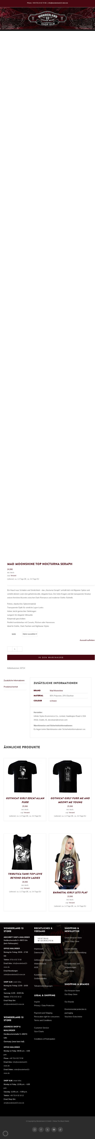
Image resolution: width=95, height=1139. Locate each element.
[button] (5, 1133)
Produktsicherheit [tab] (11, 687)
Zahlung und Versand (42, 960)
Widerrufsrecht (40, 964)
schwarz (53, 701)
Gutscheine (69, 971)
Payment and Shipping (43, 1013)
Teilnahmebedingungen (43, 986)
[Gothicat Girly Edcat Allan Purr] (22, 760)
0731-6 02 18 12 (15, 997)
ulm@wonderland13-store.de (14, 1004)
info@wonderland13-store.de (58, 3)
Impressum (38, 949)
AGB (36, 967)
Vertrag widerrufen (46, 939)
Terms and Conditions (43, 1020)
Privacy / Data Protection (44, 1005)
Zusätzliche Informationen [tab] (14, 680)
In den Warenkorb (51, 657)
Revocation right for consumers (46, 1017)
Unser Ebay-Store (72, 941)
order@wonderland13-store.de (14, 974)
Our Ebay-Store (71, 994)
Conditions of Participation (44, 1039)
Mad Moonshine (56, 691)
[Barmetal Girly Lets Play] (67, 835)
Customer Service (41, 1028)
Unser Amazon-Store (73, 938)
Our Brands (69, 1002)
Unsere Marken (71, 949)
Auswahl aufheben (87, 640)
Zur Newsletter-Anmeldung (75, 952)
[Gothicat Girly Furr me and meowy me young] (67, 760)
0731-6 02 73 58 (15, 960)
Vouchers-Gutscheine (73, 1017)
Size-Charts (39, 1031)
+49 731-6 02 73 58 (16, 1058)
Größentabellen (40, 978)
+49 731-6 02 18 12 (17, 1095)
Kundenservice (40, 975)
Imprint (37, 1002)
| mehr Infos (17, 982)
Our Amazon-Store (72, 991)
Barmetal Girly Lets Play (70, 892)
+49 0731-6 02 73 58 (39, 3)
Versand (13, 575)
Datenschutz (39, 952)
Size (14, 634)
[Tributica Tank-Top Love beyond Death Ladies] (22, 835)
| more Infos (17, 1081)
